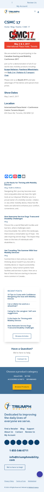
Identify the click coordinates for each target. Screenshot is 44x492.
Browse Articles (22, 336)
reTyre (27, 376)
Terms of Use (21, 481)
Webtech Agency (34, 487)
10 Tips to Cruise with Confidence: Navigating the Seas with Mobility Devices (22, 296)
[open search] (35, 11)
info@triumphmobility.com (24, 458)
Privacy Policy (9, 481)
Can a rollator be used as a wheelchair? (18, 305)
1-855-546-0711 (18, 450)
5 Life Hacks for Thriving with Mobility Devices (20, 319)
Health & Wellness (14, 188)
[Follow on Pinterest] (36, 442)
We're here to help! (15, 467)
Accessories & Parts (16, 379)
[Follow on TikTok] (30, 442)
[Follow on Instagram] (24, 442)
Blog (6, 188)
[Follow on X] (18, 442)
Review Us (32, 3)
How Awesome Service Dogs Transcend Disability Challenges (21, 218)
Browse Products (22, 387)
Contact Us (22, 359)
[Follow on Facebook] (7, 442)
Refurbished (31, 379)
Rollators (18, 376)
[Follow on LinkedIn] (12, 442)
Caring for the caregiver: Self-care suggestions (22, 312)
